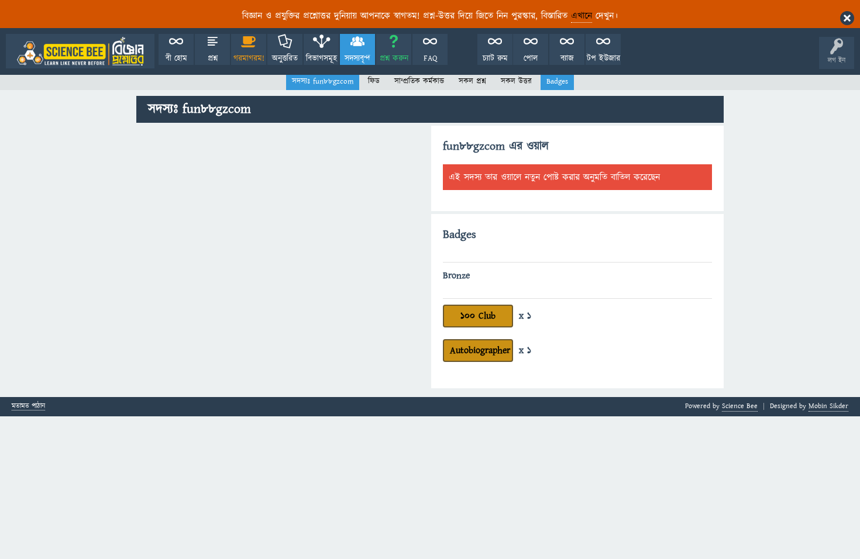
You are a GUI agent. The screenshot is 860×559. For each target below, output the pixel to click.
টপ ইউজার (603, 58)
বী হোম (176, 58)
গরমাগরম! (248, 58)
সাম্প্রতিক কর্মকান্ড (419, 81)
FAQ (430, 58)
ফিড (374, 81)
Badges (557, 81)
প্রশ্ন (213, 58)
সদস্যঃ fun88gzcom (322, 81)
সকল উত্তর (516, 81)
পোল (531, 58)
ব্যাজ (567, 58)
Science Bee (740, 406)
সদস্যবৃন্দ (357, 58)
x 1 (525, 315)
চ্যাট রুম (495, 58)
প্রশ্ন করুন (394, 58)
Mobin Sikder (828, 406)
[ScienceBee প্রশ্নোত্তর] (80, 51)
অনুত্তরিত (285, 58)
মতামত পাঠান (28, 406)
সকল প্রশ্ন (472, 81)
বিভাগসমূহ (321, 58)
